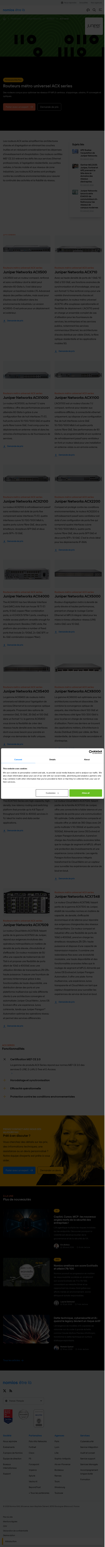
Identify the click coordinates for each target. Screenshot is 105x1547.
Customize (50, 793)
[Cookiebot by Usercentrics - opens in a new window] (91, 752)
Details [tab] (52, 759)
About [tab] (87, 759)
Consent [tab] (18, 759)
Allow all (86, 793)
